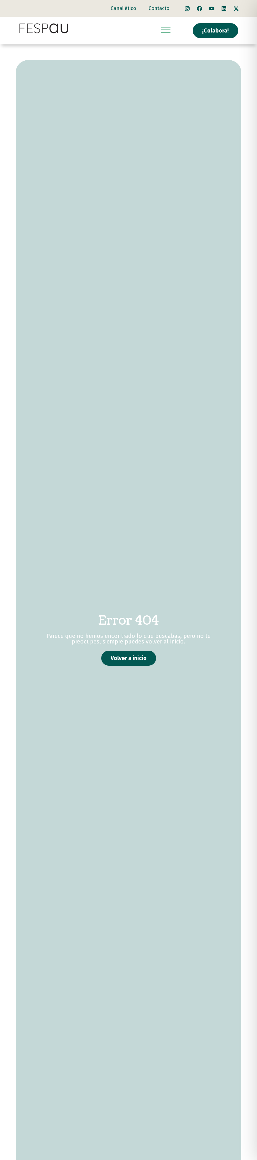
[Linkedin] (223, 8)
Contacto (159, 8)
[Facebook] (199, 8)
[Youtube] (211, 8)
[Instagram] (187, 8)
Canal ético (123, 8)
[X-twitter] (236, 8)
